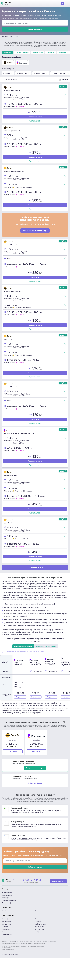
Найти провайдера (35, 783)
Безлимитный (63, 52)
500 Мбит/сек (39, 926)
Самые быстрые (7, 934)
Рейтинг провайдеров (9, 900)
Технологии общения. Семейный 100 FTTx (19, 433)
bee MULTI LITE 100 (10, 245)
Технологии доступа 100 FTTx (35, 663)
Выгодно (38, 932)
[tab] (23, 646)
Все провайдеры (7, 895)
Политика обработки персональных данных (13, 952)
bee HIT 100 (8, 339)
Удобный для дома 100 (12, 90)
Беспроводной (38, 52)
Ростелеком (39, 911)
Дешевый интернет (22, 52)
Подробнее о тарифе (35, 120)
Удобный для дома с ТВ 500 (14, 291)
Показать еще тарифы (35, 567)
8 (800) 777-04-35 (32, 880)
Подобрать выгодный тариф (34, 231)
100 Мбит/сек (39, 929)
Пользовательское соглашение (10, 954)
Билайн (4, 911)
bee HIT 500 (8, 523)
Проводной (50, 52)
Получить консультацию (35, 768)
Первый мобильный (18, 663)
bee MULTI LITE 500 (10, 387)
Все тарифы (7, 52)
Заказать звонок (58, 881)
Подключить (20, 697)
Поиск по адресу (7, 892)
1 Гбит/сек (5, 926)
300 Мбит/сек (6, 929)
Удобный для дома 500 (12, 131)
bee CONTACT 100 (10, 475)
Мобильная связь (40, 924)
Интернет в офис (7, 903)
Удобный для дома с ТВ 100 (14, 171)
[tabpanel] (35, 676)
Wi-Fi (3, 932)
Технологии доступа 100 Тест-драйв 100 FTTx (51, 663)
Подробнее (13, 751)
